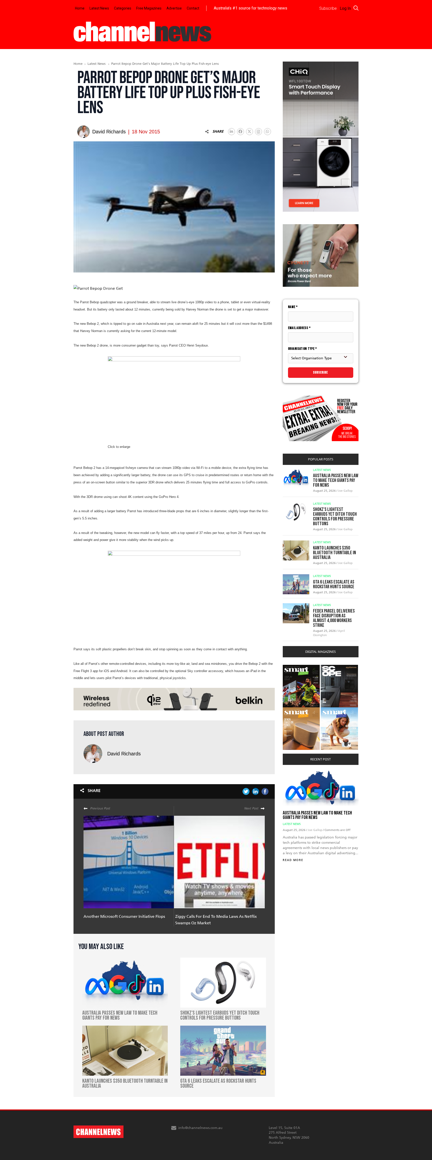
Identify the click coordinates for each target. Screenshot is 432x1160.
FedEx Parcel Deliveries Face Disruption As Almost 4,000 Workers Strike (334, 618)
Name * (293, 307)
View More (293, 667)
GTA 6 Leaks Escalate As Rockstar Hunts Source (333, 584)
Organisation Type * (302, 349)
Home (79, 8)
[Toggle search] (356, 8)
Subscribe (320, 372)
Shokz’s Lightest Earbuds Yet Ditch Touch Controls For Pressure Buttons (335, 516)
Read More (293, 860)
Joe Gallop (345, 490)
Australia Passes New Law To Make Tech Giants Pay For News (335, 480)
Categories (122, 8)
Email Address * (299, 328)
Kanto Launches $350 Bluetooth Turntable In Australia (334, 552)
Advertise (174, 8)
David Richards (124, 753)
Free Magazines (149, 8)
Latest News (99, 8)
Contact (193, 8)
